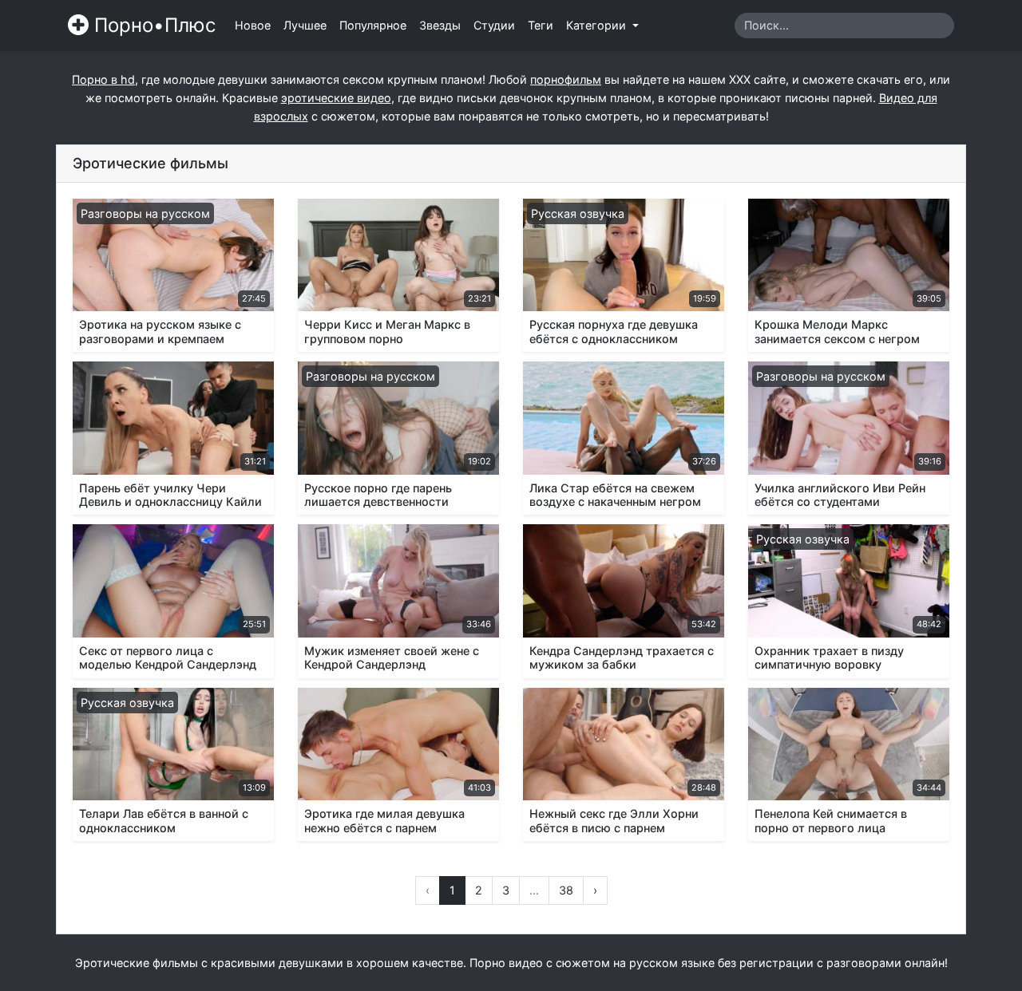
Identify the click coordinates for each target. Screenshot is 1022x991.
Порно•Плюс (152, 25)
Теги (540, 25)
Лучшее (305, 25)
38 (566, 890)
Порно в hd (103, 79)
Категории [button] (597, 25)
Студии (494, 25)
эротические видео (336, 98)
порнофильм (565, 79)
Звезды (440, 25)
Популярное (372, 25)
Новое (253, 25)
